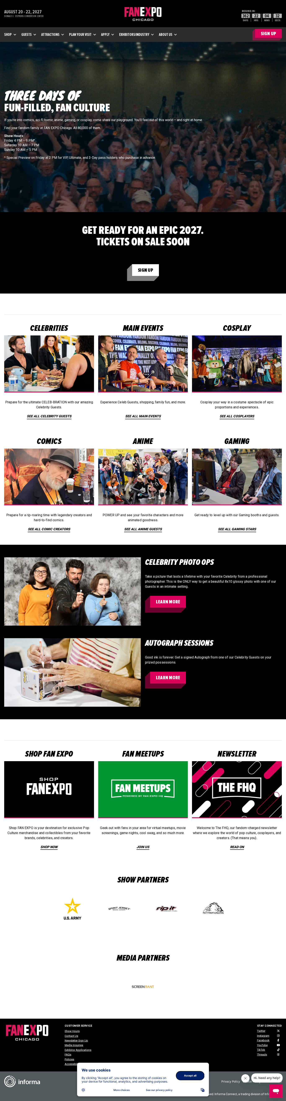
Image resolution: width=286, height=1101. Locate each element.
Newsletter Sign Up (76, 1040)
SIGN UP (268, 34)
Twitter (261, 1030)
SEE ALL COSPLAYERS (237, 416)
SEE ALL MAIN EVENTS (143, 416)
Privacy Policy (230, 1081)
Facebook (263, 1040)
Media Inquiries (74, 1045)
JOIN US (143, 847)
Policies (69, 1059)
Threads (262, 1054)
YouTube (262, 1045)
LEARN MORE (168, 602)
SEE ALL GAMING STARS (237, 529)
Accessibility (72, 1064)
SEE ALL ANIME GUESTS (143, 529)
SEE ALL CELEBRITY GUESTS (49, 416)
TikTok (261, 1049)
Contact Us (71, 1036)
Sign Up (145, 270)
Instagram (263, 1035)
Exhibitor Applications (78, 1050)
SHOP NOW (49, 847)
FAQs (68, 1054)
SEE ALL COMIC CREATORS (49, 529)
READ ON (237, 847)
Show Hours (72, 1031)
